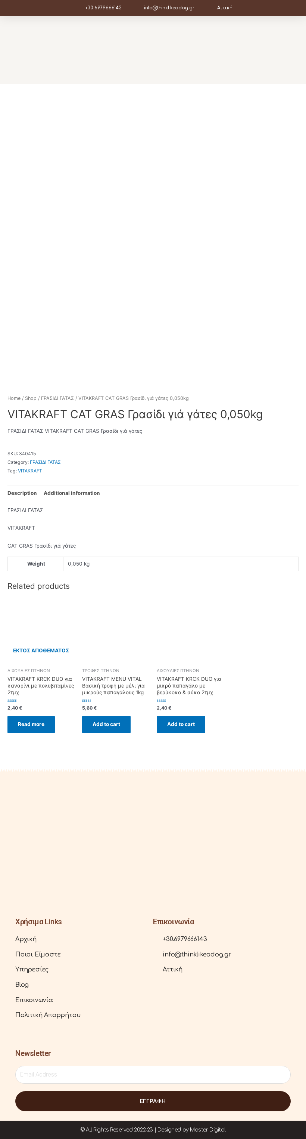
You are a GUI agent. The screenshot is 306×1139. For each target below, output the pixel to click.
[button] (282, 50)
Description (22, 493)
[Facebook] (20, 879)
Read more (31, 724)
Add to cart (106, 724)
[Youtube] (43, 879)
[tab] (22, 493)
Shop (31, 398)
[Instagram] (32, 879)
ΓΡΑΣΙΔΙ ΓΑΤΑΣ (57, 398)
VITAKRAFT (30, 471)
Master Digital (208, 1130)
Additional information (72, 493)
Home (14, 398)
